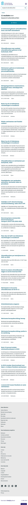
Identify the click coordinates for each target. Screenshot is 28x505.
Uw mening (23, 504)
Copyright (3, 470)
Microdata (3, 416)
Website (3, 468)
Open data (3, 414)
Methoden (3, 424)
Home (3, 12)
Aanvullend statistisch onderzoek (8, 418)
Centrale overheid (5, 435)
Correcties (3, 462)
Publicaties (3, 422)
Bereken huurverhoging (6, 412)
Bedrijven (3, 433)
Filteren (15, 22)
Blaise (2, 426)
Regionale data (4, 420)
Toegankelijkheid (4, 474)
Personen (3, 439)
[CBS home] (7, 3)
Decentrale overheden (6, 437)
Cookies (2, 472)
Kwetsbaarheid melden (6, 476)
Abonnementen (4, 480)
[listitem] (2, 486)
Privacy (2, 441)
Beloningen (3, 443)
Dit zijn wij (3, 453)
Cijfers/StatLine (4, 410)
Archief (2, 478)
